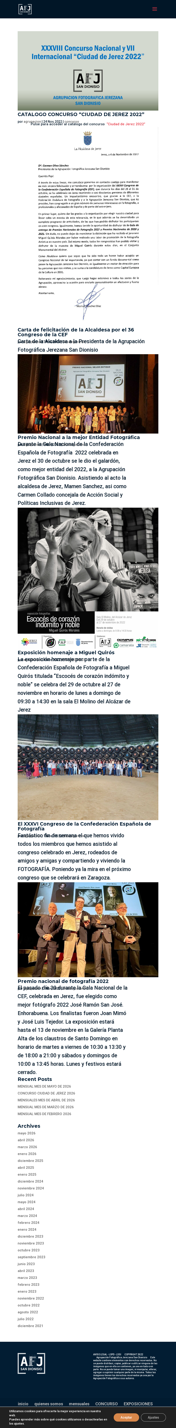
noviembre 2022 (31, 1298)
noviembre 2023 (31, 1243)
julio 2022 (26, 1319)
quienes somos (48, 1403)
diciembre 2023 (30, 1236)
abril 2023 (26, 1271)
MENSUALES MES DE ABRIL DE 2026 (46, 1100)
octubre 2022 (29, 1305)
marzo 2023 (27, 1278)
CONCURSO (106, 1403)
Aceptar (126, 1417)
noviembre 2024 (31, 1188)
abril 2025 (26, 1168)
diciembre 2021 (30, 1326)
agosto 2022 (28, 1312)
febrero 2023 (28, 1285)
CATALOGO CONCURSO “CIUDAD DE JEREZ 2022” (81, 114)
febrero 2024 (28, 1223)
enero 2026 (27, 1154)
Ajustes (153, 1417)
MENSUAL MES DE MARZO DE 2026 (46, 1107)
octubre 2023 (29, 1250)
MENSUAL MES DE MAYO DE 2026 (44, 1086)
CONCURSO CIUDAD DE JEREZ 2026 (46, 1093)
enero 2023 (27, 1291)
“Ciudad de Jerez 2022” (126, 124)
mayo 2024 (27, 1202)
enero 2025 (27, 1174)
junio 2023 (26, 1264)
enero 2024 (27, 1230)
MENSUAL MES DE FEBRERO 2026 (44, 1114)
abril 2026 (26, 1140)
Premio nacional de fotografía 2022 (63, 981)
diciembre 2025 (30, 1161)
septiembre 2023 (31, 1257)
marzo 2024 (27, 1216)
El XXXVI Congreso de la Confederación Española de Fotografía (84, 826)
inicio (23, 1403)
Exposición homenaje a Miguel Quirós (66, 652)
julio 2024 (26, 1195)
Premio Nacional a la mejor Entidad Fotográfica (79, 437)
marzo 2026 (27, 1147)
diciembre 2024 (30, 1181)
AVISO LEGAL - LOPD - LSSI (107, 1354)
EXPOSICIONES (138, 1403)
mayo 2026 (27, 1133)
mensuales (79, 1403)
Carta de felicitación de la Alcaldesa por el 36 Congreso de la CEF (76, 332)
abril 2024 (26, 1209)
